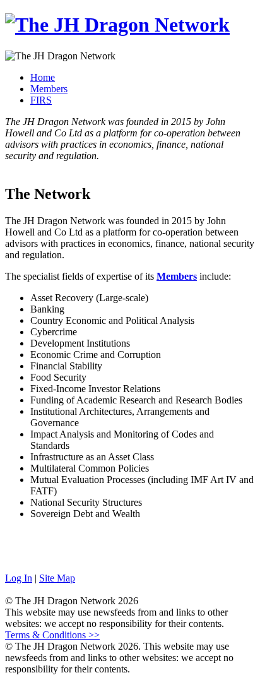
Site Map (57, 578)
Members (49, 88)
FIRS (41, 100)
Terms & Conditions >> (52, 634)
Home (42, 77)
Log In (18, 578)
